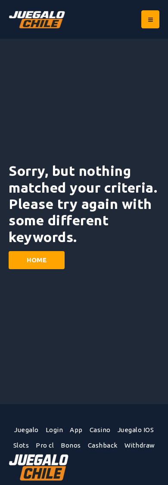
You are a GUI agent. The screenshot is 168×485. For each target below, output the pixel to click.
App (76, 429)
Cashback (103, 445)
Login (54, 429)
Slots (21, 445)
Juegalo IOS (136, 429)
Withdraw (139, 445)
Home (37, 260)
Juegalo (26, 429)
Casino (100, 429)
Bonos (71, 445)
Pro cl (45, 445)
